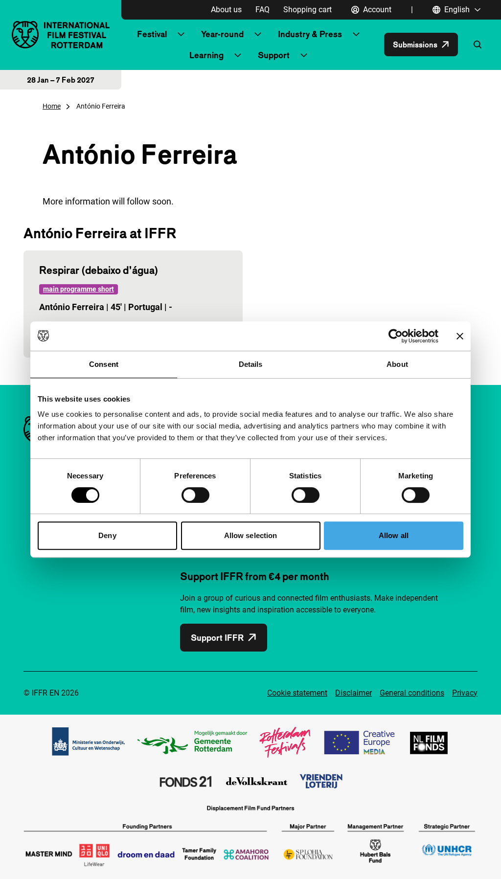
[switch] (195, 495)
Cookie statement (297, 693)
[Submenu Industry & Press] (356, 34)
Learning (206, 55)
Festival (152, 34)
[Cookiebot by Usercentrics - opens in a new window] (395, 336)
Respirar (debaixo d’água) (99, 270)
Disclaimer (353, 693)
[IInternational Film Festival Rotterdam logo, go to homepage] (61, 34)
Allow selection (250, 535)
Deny (107, 535)
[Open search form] (477, 44)
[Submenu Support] (304, 55)
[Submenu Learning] (238, 55)
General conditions (412, 693)
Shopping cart (307, 9)
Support (274, 55)
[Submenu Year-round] (258, 34)
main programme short (78, 289)
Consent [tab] (103, 364)
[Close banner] (459, 336)
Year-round (222, 34)
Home (52, 106)
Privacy (465, 693)
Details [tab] (251, 364)
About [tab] (397, 364)
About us (226, 9)
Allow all (394, 535)
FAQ (262, 9)
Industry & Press (310, 34)
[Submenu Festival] (181, 34)
